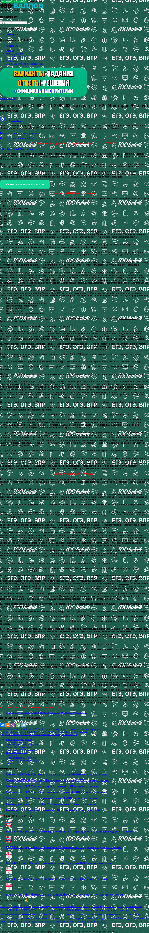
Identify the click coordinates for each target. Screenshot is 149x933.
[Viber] (12, 725)
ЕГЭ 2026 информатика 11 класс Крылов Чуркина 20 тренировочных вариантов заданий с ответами (70, 831)
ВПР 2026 (11, 58)
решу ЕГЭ (98, 918)
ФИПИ (19, 909)
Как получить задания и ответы (21, 760)
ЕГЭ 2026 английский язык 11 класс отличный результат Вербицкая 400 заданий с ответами (65, 894)
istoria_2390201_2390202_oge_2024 (17, 149)
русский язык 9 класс (114, 918)
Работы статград (8, 98)
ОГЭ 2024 (38, 729)
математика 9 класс (101, 915)
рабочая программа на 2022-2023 (54, 918)
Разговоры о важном (16, 56)
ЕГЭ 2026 (95, 907)
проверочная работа (12, 918)
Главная (10, 51)
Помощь (10, 763)
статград (30, 921)
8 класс (8, 907)
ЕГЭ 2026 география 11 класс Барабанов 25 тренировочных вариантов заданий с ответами (63, 847)
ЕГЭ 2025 (86, 907)
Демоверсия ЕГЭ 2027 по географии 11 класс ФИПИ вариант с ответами (52, 798)
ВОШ (51, 907)
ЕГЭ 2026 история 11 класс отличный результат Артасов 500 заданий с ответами (57, 878)
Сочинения (11, 755)
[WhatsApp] (18, 725)
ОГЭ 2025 (120, 907)
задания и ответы (8, 729)
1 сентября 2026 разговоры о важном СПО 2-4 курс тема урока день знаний (54, 809)
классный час (62, 914)
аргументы (30, 909)
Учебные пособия (14, 61)
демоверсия (131, 910)
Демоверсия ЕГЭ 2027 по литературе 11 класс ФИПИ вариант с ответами (52, 786)
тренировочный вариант (94, 921)
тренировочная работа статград (58, 729)
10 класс (20, 907)
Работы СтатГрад (14, 53)
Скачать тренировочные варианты (18, 133)
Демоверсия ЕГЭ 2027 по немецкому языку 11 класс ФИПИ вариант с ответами (56, 774)
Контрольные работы (16, 752)
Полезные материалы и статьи (21, 758)
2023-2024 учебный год (40, 907)
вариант (40, 910)
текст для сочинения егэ (45, 922)
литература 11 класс (82, 915)
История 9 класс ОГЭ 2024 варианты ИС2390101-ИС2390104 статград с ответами (46, 712)
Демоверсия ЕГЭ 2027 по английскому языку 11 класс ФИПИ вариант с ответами (57, 780)
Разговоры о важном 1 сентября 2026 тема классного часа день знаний (51, 804)
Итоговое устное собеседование (22, 744)
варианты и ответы (71, 910)
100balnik (16, 120)
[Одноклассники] (7, 725)
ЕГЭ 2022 (59, 906)
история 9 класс (25, 729)
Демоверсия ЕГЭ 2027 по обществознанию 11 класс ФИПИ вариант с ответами (56, 792)
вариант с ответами (51, 910)
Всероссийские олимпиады (19, 747)
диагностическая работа (10, 915)
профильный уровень (30, 918)
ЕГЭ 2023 (69, 906)
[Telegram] (23, 725)
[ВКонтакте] (2, 725)
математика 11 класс (122, 914)
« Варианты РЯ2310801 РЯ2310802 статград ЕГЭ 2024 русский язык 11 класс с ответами (44, 732)
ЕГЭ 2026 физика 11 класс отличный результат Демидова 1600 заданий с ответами (58, 863)
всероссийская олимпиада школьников (104, 910)
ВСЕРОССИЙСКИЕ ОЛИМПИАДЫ (24, 64)
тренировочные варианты (87, 729)
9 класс (14, 907)
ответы (138, 914)
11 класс (27, 907)
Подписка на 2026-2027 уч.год (21, 750)
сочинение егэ (16, 921)
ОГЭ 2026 (128, 907)
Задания (104, 906)
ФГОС (11, 910)
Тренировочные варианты (19, 739)
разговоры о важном (81, 918)
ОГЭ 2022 (112, 907)
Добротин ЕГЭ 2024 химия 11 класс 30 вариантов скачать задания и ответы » (38, 734)
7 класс (2, 907)
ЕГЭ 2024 (78, 907)
